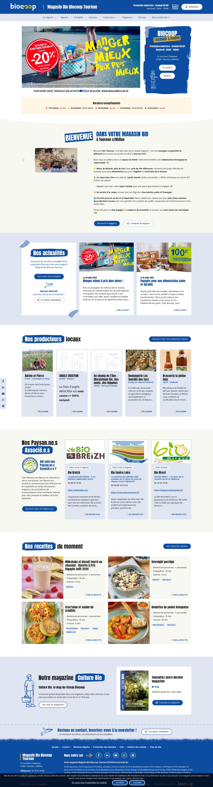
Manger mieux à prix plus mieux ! (103, 281)
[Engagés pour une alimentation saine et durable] (164, 258)
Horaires (167, 76)
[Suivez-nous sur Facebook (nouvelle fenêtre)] (3, 381)
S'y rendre (167, 67)
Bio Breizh (74, 472)
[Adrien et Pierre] (37, 361)
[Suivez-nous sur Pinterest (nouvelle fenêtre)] (3, 406)
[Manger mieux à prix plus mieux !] (106, 258)
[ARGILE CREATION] (72, 361)
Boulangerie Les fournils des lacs (141, 377)
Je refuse (120, 783)
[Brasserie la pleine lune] (175, 361)
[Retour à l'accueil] (23, 7)
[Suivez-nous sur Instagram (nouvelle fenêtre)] (3, 400)
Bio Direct (160, 472)
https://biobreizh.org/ (78, 490)
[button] (24, 60)
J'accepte (137, 783)
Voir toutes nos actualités (49, 276)
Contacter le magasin (140, 223)
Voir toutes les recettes (177, 546)
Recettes (93, 17)
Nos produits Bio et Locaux (163, 17)
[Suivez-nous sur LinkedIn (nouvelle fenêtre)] (3, 387)
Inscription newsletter (158, 731)
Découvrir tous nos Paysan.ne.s (39, 509)
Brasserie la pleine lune (175, 377)
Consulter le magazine (169, 703)
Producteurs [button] (109, 17)
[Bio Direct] (171, 452)
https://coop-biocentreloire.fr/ (125, 492)
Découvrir (44, 411)
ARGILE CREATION (68, 376)
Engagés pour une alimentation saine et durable (162, 282)
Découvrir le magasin (106, 223)
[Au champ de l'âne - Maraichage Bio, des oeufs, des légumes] (106, 361)
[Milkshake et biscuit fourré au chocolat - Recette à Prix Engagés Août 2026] (42, 577)
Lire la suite (123, 310)
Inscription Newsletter (51, 300)
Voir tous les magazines (53, 705)
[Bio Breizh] (85, 452)
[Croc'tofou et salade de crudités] (42, 623)
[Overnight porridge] (129, 577)
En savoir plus (93, 514)
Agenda (64, 17)
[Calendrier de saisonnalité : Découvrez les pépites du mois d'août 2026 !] (81, 60)
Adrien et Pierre (34, 376)
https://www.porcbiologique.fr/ (168, 490)
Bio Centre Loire (120, 472)
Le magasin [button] (48, 17)
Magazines (127, 17)
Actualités (78, 17)
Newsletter (194, 7)
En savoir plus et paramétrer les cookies (89, 783)
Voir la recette (93, 595)
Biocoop (142, 17)
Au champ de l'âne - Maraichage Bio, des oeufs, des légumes (106, 379)
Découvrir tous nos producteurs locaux (170, 339)
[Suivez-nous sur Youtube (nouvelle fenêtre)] (3, 393)
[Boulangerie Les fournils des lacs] (141, 361)
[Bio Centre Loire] (128, 452)
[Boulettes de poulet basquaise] (129, 623)
